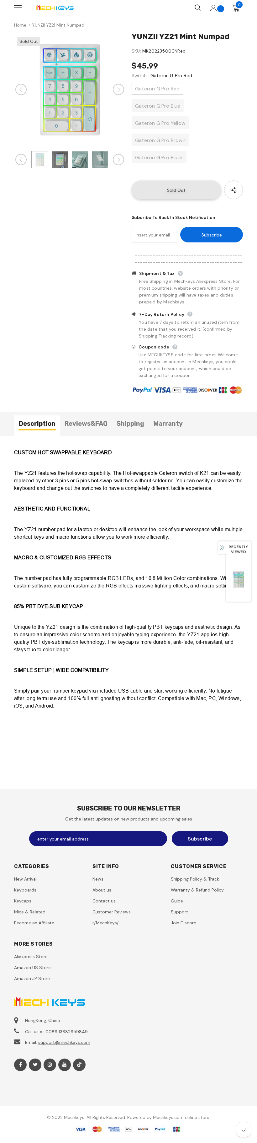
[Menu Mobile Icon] (18, 8)
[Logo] (55, 8)
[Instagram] (50, 1065)
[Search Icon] (198, 8)
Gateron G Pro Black (159, 157)
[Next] (118, 89)
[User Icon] (213, 8)
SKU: (136, 51)
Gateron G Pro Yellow (160, 123)
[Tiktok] (79, 1065)
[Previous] (21, 89)
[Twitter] (35, 1065)
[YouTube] (64, 1065)
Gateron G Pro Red (157, 88)
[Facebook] (20, 1065)
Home (20, 25)
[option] (69, 89)
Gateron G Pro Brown (160, 140)
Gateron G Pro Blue (158, 106)
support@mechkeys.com (64, 1042)
